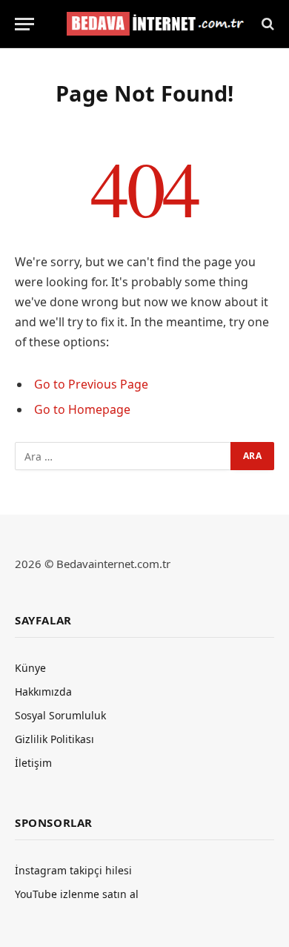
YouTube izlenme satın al (77, 894)
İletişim (33, 763)
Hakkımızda (43, 691)
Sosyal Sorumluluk (60, 715)
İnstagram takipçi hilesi (73, 870)
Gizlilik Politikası (54, 739)
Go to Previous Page (91, 384)
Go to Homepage (82, 409)
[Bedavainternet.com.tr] (152, 24)
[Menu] (24, 24)
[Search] (266, 24)
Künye (30, 668)
